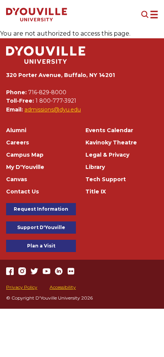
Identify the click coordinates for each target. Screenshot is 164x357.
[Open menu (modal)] (149, 14)
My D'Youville (25, 167)
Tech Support (105, 179)
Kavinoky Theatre (111, 142)
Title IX (95, 191)
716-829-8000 (47, 92)
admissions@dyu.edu (52, 109)
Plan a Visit (41, 246)
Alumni (16, 130)
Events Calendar (109, 130)
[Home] (36, 14)
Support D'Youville (41, 227)
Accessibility (63, 287)
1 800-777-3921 (55, 100)
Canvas (16, 179)
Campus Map (24, 154)
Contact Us (22, 191)
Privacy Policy (21, 287)
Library (95, 167)
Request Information (41, 209)
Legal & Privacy (107, 154)
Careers (17, 142)
